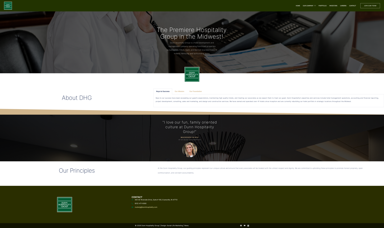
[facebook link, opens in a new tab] (241, 226)
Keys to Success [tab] (163, 91)
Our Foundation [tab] (195, 91)
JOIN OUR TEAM (370, 5)
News (186, 226)
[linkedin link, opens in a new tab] (248, 226)
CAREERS (343, 5)
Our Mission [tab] (179, 91)
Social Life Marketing (175, 226)
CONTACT (352, 5)
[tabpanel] (269, 100)
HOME (298, 5)
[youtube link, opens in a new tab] (244, 226)
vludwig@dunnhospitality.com (146, 207)
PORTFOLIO (323, 5)
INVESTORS (333, 5)
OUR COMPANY (308, 5)
